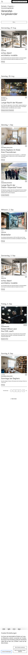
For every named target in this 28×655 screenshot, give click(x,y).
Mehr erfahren (14, 46)
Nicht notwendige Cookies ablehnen (20, 651)
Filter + (14, 22)
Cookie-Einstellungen (6, 651)
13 (23, 390)
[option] (11, 391)
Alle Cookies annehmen (20, 647)
